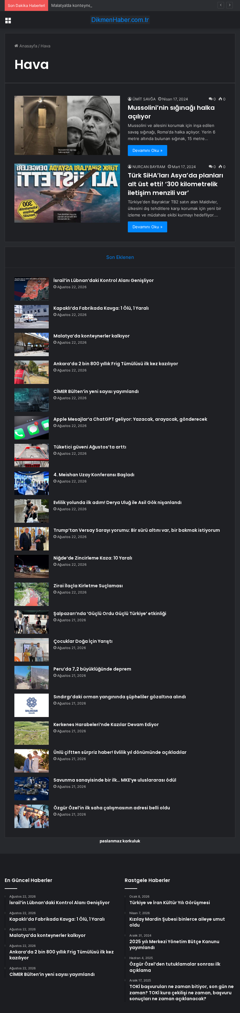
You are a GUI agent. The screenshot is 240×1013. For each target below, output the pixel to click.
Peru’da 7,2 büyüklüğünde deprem (92, 669)
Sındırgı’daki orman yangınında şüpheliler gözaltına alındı (119, 697)
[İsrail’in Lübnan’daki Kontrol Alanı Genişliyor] (31, 289)
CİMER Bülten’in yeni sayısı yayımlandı (96, 391)
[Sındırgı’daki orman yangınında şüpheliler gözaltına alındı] (31, 705)
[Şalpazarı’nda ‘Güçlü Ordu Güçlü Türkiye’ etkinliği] (31, 622)
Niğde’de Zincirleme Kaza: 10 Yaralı (92, 558)
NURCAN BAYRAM (148, 166)
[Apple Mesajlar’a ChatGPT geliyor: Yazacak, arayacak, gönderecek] (31, 427)
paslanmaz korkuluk (120, 840)
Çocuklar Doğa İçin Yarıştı (82, 641)
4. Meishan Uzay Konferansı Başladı (93, 475)
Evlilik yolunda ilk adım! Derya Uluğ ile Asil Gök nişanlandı (117, 502)
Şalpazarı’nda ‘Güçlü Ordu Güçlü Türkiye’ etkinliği (109, 613)
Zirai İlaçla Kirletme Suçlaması (88, 586)
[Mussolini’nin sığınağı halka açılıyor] (67, 125)
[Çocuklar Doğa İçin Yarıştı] (31, 650)
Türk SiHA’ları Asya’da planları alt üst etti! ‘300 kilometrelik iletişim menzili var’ (175, 184)
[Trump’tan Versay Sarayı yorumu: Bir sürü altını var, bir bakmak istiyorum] (31, 538)
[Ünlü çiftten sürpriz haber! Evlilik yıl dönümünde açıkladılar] (31, 761)
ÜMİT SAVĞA (144, 99)
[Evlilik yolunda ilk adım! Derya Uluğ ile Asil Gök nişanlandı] (31, 511)
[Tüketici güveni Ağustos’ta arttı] (31, 455)
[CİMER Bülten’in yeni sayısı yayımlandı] (31, 400)
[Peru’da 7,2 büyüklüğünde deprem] (31, 677)
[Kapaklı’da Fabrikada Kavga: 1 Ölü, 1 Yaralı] (31, 316)
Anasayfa (27, 45)
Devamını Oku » (147, 150)
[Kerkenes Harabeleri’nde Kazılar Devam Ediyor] (31, 733)
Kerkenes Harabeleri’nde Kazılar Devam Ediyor (106, 724)
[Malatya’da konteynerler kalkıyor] (31, 344)
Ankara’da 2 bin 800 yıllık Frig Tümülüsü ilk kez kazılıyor (115, 364)
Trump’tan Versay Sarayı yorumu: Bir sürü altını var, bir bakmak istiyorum (136, 530)
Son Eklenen (120, 257)
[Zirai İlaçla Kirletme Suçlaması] (31, 594)
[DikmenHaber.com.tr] (120, 20)
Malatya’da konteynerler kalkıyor (82, 5)
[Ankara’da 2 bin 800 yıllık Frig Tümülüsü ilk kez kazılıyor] (31, 372)
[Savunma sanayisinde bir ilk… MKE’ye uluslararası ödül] (31, 788)
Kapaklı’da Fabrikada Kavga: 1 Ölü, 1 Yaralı (101, 308)
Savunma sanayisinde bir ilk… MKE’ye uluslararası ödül (114, 780)
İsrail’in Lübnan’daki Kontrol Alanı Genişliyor (103, 280)
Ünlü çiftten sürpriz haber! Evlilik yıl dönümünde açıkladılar (120, 752)
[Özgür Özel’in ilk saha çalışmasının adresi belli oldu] (31, 816)
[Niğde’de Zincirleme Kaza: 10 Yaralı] (31, 566)
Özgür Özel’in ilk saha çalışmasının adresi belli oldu (111, 808)
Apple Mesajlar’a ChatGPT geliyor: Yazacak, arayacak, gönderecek (130, 419)
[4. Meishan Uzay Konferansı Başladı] (31, 483)
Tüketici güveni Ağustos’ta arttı (89, 447)
